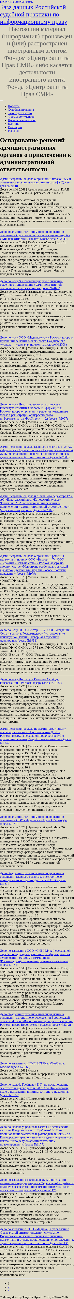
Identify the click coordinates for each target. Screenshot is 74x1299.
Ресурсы (13, 130)
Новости (14, 106)
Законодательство (20, 113)
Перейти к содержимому (16, 1)
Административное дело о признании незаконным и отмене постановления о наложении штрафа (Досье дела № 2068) (35, 182)
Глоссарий (15, 127)
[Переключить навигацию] (1, 100)
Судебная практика (21, 109)
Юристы (13, 123)
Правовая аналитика (22, 120)
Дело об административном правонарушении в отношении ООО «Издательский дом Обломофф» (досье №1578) (33, 820)
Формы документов (21, 116)
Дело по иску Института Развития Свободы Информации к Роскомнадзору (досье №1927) (31, 681)
